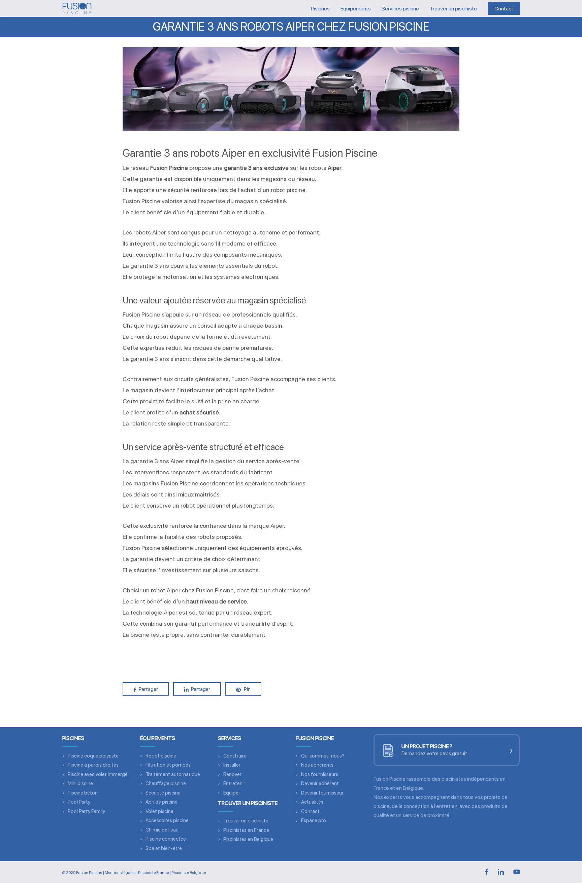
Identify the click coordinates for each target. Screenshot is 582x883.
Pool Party (79, 802)
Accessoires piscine (167, 820)
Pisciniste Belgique (188, 872)
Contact (310, 811)
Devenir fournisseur (322, 793)
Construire (235, 756)
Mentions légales (120, 872)
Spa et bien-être (164, 848)
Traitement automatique (173, 774)
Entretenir (234, 783)
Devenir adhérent (320, 783)
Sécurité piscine (163, 793)
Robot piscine (161, 756)
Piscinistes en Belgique (248, 839)
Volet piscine (159, 811)
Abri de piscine (161, 802)
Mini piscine (80, 783)
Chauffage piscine (166, 783)
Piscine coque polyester (94, 756)
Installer (231, 765)
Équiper (231, 793)
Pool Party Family (86, 811)
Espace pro (313, 820)
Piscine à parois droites (93, 765)
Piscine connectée (166, 839)
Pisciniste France (153, 872)
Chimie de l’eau (162, 830)
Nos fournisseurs (319, 774)
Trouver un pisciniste (245, 821)
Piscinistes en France (246, 830)
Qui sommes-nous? (323, 756)
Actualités (312, 802)
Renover (232, 774)
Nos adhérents (317, 765)
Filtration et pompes (168, 765)
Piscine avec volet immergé (98, 774)
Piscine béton (83, 793)
